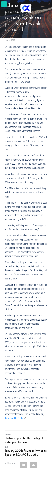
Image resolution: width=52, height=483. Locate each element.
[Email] (33, 465)
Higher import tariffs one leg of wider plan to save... (24, 440)
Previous (8, 434)
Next (6, 447)
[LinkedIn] (23, 465)
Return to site (11, 463)
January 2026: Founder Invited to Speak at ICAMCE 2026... (26, 453)
